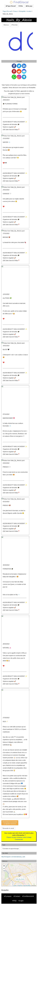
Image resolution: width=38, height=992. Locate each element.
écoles (29, 11)
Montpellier (22, 11)
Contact (17, 896)
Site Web (15, 25)
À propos (8, 896)
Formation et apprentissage (11, 848)
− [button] (4, 868)
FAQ (14, 900)
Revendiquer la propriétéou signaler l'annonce (10, 822)
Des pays (29, 6)
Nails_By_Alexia (20, 879)
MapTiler (20, 885)
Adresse (6, 25)
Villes (21, 6)
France (15, 11)
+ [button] (4, 866)
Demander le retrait (8, 828)
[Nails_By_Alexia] (19, 875)
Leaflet (14, 885)
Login (21, 900)
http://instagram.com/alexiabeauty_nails (13, 856)
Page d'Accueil (11, 6)
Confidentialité (28, 896)
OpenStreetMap (26, 885)
